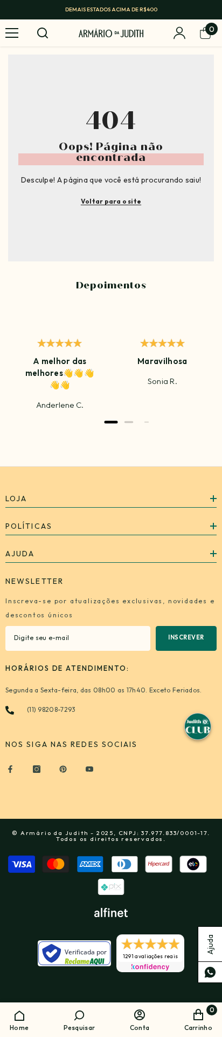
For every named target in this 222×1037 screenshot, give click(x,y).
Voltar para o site (111, 201)
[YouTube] (89, 769)
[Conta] (179, 33)
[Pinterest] (63, 769)
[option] (111, 9)
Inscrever (186, 637)
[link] (79, 1019)
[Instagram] (36, 769)
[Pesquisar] (42, 32)
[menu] (11, 32)
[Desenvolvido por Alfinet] (111, 912)
